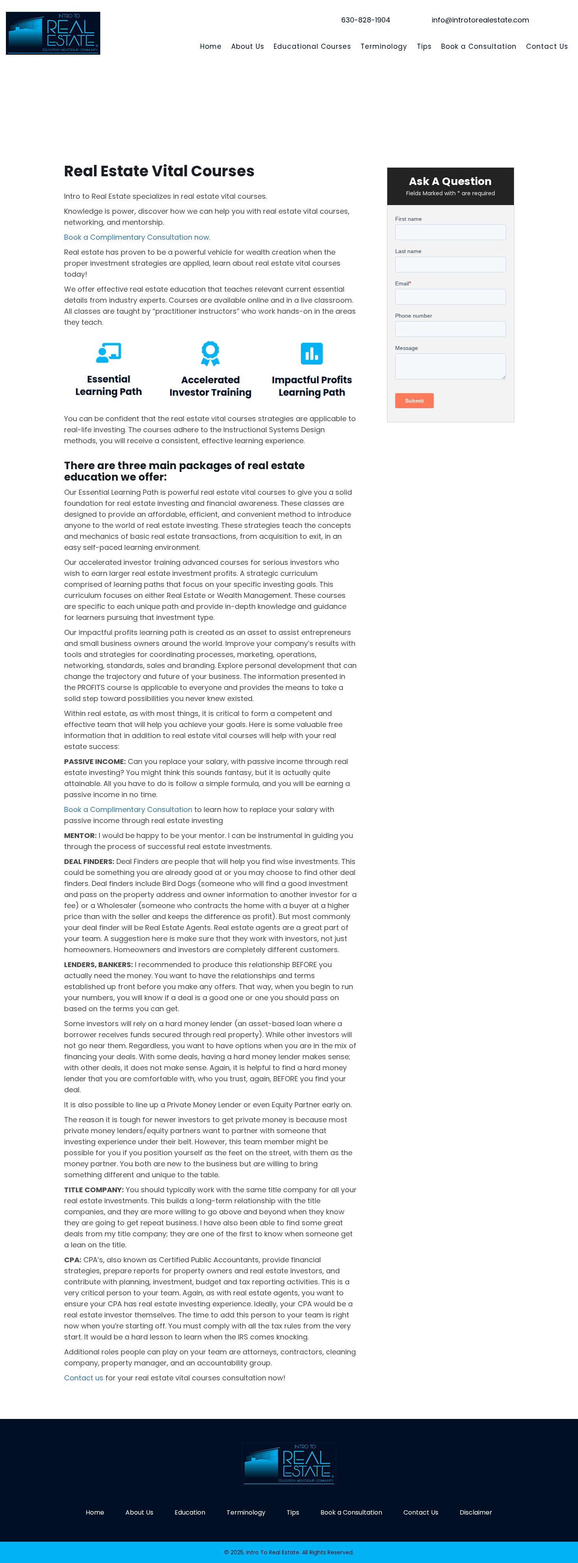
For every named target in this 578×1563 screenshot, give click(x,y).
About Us (247, 46)
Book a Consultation (479, 46)
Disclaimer (476, 1512)
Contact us (83, 1378)
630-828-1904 (365, 20)
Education (190, 1512)
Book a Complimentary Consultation (128, 809)
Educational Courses (312, 46)
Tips (424, 46)
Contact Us (547, 46)
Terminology (384, 46)
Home (211, 46)
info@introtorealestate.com (480, 20)
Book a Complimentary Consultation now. (137, 237)
